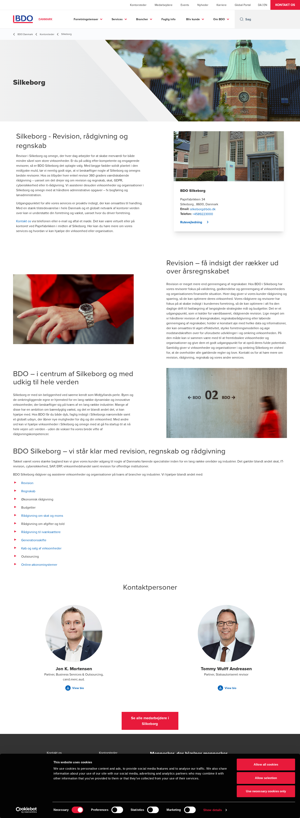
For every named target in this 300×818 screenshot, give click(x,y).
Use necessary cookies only (266, 791)
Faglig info (168, 19)
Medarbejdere (163, 5)
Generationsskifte (33, 540)
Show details (212, 810)
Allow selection (266, 778)
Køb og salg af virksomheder (41, 548)
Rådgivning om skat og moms (42, 515)
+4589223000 (202, 214)
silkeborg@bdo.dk (203, 209)
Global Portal (243, 5)
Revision (27, 483)
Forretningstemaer (86, 19)
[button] (285, 5)
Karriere (222, 5)
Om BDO (219, 19)
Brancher (142, 19)
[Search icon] (242, 19)
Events (185, 5)
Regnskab (28, 491)
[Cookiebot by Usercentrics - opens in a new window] (26, 810)
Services (117, 19)
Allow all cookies (266, 764)
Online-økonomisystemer (39, 564)
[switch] (117, 810)
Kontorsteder (138, 5)
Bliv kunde (193, 19)
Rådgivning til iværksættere (41, 532)
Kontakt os (23, 221)
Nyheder (202, 5)
